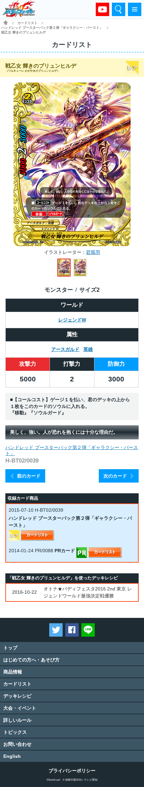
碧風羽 (93, 252)
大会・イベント (19, 708)
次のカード (115, 476)
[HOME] (5, 22)
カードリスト (27, 23)
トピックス (15, 732)
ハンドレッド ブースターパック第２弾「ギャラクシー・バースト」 (52, 27)
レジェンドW (72, 320)
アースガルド (65, 349)
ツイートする (56, 630)
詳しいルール (17, 720)
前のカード (29, 476)
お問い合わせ (17, 744)
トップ (10, 647)
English (12, 756)
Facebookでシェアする (72, 630)
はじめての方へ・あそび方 (31, 659)
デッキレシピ (17, 696)
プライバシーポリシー (72, 770)
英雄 (88, 349)
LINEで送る (88, 630)
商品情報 (12, 671)
